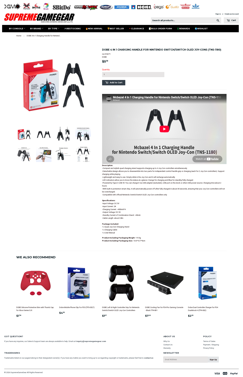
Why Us (166, 341)
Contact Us (167, 345)
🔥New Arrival (94, 28)
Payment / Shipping (211, 345)
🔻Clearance (136, 28)
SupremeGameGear (18, 372)
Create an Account (232, 14)
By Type (53, 28)
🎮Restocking (72, 28)
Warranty (167, 348)
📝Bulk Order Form (160, 28)
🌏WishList (201, 28)
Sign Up (213, 360)
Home (18, 36)
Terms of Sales (209, 341)
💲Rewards (183, 28)
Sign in (218, 14)
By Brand (36, 28)
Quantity (106, 69)
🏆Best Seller (115, 28)
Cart (233, 20)
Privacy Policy (208, 348)
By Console (16, 28)
